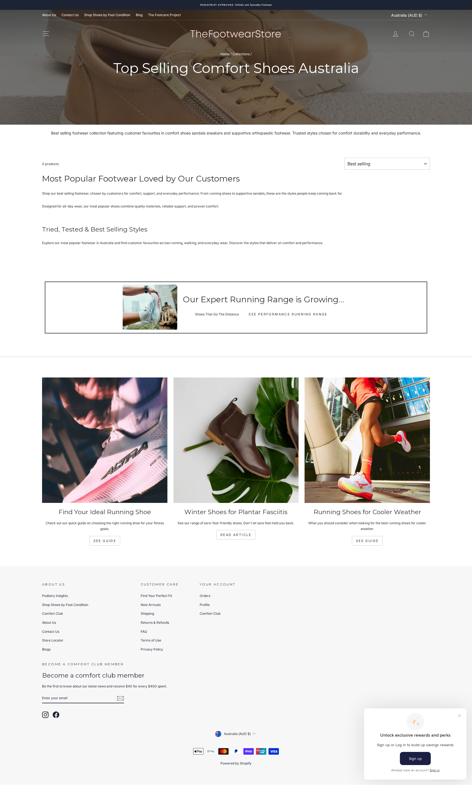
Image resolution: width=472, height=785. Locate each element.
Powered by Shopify (236, 763)
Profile (205, 605)
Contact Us (70, 15)
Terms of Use (151, 640)
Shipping (147, 613)
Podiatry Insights (55, 596)
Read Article (236, 535)
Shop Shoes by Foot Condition (107, 15)
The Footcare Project (164, 15)
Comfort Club (52, 613)
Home (225, 54)
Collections (241, 54)
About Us (49, 15)
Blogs (46, 649)
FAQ (144, 631)
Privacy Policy (152, 649)
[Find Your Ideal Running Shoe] (104, 440)
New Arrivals (151, 605)
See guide (367, 541)
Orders (205, 596)
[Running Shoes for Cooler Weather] (367, 440)
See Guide (104, 541)
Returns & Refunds (155, 622)
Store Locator (52, 640)
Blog (139, 15)
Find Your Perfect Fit (156, 596)
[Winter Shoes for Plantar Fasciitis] (236, 440)
